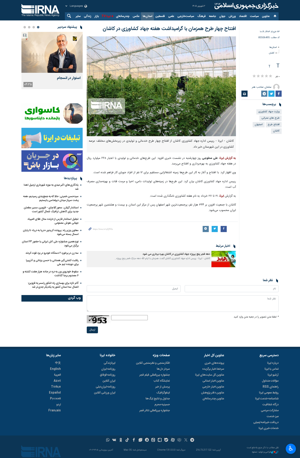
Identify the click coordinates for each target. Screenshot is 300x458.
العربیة (57, 375)
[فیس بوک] (134, 440)
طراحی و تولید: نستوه (261, 452)
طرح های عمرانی (270, 118)
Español (55, 392)
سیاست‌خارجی (185, 16)
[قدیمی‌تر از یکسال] (223, 259)
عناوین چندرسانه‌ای (213, 398)
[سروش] (147, 440)
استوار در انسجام (69, 78)
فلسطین (160, 16)
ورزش (232, 16)
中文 (58, 363)
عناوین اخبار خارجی (213, 386)
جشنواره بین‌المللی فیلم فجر (154, 375)
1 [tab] (38, 27)
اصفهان (259, 124)
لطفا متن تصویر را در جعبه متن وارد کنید (256, 317)
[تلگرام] (192, 440)
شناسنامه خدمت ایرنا (267, 398)
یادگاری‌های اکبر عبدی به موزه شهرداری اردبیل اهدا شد (51, 187)
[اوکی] (120, 440)
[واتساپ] (108, 440)
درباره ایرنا (273, 363)
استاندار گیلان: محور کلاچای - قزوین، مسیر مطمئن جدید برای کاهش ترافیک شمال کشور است (51, 209)
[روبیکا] (179, 440)
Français (54, 410)
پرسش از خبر (162, 386)
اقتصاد (243, 16)
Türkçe (56, 386)
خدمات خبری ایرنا (269, 428)
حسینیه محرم (162, 404)
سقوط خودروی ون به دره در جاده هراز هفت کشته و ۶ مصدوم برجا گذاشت (51, 273)
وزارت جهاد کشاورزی (269, 112)
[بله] (166, 440)
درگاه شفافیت (270, 404)
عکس (136, 16)
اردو (58, 404)
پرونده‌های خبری (214, 363)
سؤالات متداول (270, 380)
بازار (96, 16)
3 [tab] (29, 27)
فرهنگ (201, 16)
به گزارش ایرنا (228, 158)
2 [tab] (33, 27)
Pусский (55, 398)
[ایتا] (153, 440)
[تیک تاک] (127, 440)
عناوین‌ (266, 16)
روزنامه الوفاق (107, 375)
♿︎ (291, 448)
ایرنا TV (106, 16)
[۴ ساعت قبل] (52, 52)
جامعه (212, 16)
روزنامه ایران (108, 369)
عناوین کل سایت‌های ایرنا (209, 375)
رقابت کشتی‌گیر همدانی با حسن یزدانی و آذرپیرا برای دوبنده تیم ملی (52, 262)
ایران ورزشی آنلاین (104, 392)
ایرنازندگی (109, 363)
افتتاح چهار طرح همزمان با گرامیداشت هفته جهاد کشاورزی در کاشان (169, 29)
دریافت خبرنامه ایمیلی (266, 422)
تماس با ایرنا (271, 369)
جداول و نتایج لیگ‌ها (158, 398)
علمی (171, 16)
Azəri (57, 380)
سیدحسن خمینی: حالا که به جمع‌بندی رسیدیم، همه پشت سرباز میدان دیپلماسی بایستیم (51, 198)
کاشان (271, 53)
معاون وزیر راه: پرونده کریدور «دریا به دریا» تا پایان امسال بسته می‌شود (51, 232)
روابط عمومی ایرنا (269, 392)
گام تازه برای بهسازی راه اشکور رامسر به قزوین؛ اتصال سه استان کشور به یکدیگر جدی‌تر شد (53, 285)
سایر (78, 16)
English (55, 369)
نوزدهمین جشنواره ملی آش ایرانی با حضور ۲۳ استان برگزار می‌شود (50, 243)
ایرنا (246, 6)
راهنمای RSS (271, 386)
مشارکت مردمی (270, 410)
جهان (222, 16)
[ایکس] (186, 440)
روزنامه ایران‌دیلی (105, 386)
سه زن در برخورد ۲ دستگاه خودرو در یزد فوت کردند (52, 253)
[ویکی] (114, 440)
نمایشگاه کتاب (162, 380)
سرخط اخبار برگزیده (213, 369)
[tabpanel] (52, 60)
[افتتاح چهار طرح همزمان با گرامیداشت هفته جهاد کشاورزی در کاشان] (161, 86)
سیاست (254, 16)
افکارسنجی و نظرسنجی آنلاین (153, 363)
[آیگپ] (159, 440)
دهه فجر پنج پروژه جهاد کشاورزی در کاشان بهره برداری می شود (176, 254)
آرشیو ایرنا (273, 375)
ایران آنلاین (109, 380)
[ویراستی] (140, 440)
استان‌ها (147, 16)
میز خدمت (273, 416)
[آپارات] (173, 440)
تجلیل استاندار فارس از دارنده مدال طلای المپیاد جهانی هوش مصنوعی (53, 221)
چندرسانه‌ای (122, 16)
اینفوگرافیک (163, 392)
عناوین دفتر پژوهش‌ (212, 392)
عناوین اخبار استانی (213, 380)
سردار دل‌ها (163, 369)
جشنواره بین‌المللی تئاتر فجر (154, 410)
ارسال (92, 330)
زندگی (87, 16)
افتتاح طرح (274, 124)
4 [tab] (24, 27)
